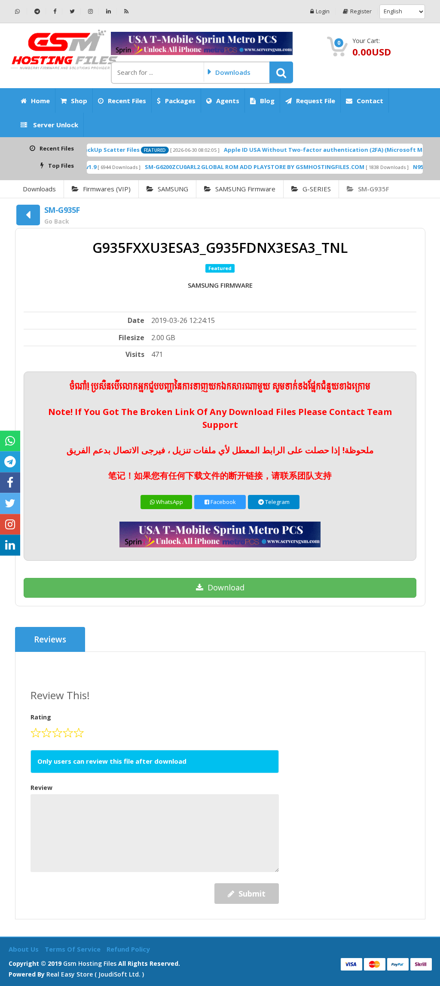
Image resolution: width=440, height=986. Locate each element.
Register (361, 11)
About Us (24, 949)
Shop (79, 100)
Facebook (222, 502)
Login (323, 11)
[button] (281, 72)
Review (41, 787)
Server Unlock (54, 124)
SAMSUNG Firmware (245, 188)
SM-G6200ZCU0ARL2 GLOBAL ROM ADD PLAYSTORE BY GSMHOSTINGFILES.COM (238, 167)
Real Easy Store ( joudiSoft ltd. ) (95, 974)
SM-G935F (373, 188)
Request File (315, 100)
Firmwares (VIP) (107, 188)
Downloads (39, 188)
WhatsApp (169, 502)
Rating (41, 717)
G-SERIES (316, 188)
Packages (180, 100)
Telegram (277, 502)
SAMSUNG (173, 188)
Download (226, 587)
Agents (227, 100)
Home (40, 100)
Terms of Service (73, 949)
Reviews (50, 639)
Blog (267, 100)
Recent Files (127, 100)
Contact (370, 100)
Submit (252, 893)
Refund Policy (128, 949)
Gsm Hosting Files (89, 963)
